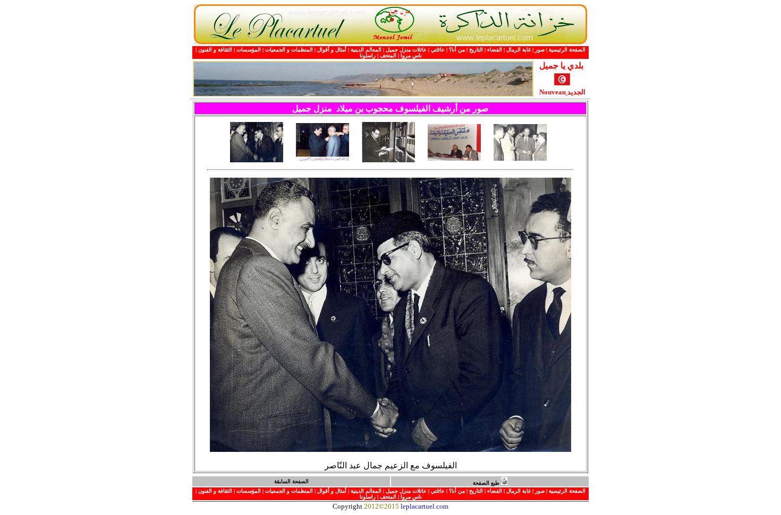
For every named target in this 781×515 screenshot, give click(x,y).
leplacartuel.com (424, 506)
